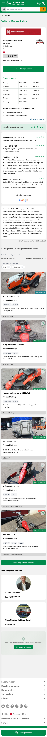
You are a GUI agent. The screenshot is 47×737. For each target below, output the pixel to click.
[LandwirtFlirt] (25, 706)
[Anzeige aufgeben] (39, 3)
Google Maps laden (25, 647)
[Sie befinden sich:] (3, 15)
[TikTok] (16, 706)
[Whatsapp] (21, 706)
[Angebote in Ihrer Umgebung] (3, 9)
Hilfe (6, 714)
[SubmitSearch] (43, 9)
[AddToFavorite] (43, 275)
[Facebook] (12, 706)
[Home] (15, 3)
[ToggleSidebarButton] (3, 3)
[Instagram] (7, 706)
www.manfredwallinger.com (13, 60)
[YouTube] (3, 706)
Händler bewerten (23, 195)
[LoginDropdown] (44, 3)
